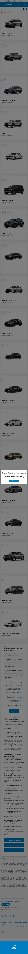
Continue (14, 480)
